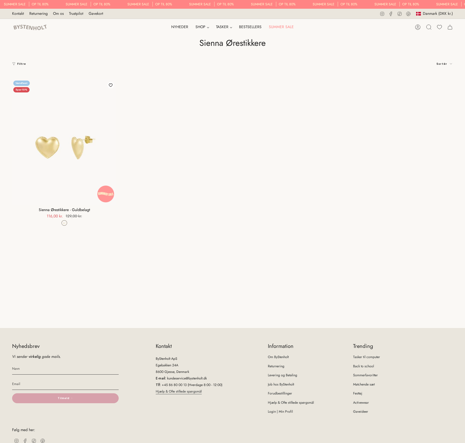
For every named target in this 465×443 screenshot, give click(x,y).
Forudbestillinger (280, 393)
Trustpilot (76, 13)
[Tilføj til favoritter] (110, 85)
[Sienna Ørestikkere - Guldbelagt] (64, 142)
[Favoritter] (439, 27)
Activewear (361, 402)
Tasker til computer (366, 356)
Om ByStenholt (278, 356)
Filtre (21, 64)
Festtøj (357, 393)
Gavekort (96, 13)
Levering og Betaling (282, 375)
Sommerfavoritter (365, 375)
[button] (202, 27)
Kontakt (18, 13)
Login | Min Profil (280, 411)
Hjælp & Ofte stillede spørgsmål (179, 391)
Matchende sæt (364, 384)
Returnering (38, 13)
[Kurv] (450, 27)
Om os (58, 13)
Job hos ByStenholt (281, 384)
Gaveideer (360, 411)
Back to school (363, 366)
